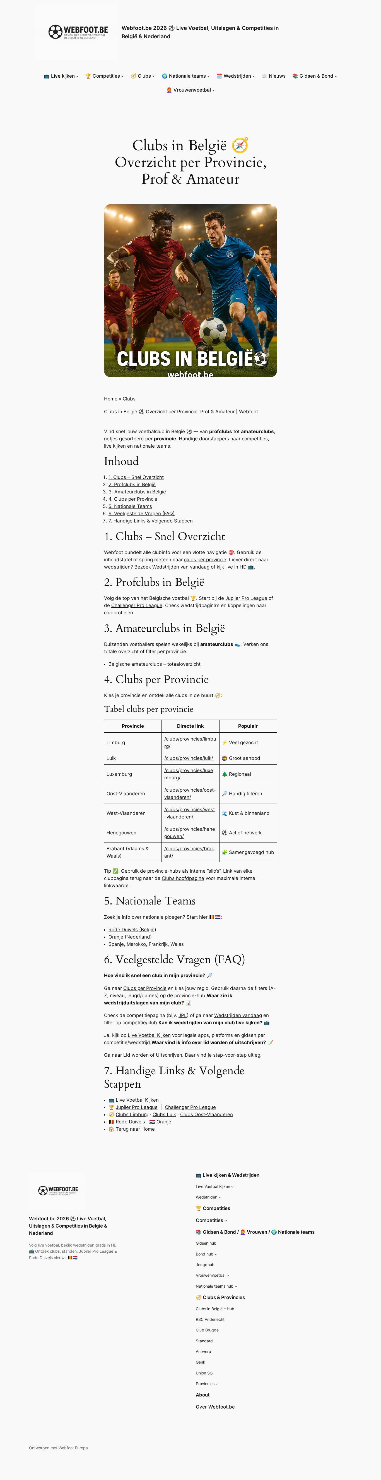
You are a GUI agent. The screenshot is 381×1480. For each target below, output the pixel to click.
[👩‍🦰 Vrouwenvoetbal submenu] (213, 90)
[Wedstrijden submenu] (219, 1197)
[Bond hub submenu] (215, 1254)
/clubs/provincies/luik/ (188, 758)
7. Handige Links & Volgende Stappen (150, 521)
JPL (183, 1015)
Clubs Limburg (132, 1114)
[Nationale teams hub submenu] (236, 1286)
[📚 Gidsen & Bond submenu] (335, 76)
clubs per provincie (205, 559)
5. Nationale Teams (130, 506)
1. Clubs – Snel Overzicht (136, 477)
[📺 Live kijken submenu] (77, 76)
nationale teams (152, 446)
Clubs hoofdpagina (183, 878)
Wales (177, 944)
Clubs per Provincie (145, 988)
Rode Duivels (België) (132, 929)
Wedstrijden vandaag (238, 1015)
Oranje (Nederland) (130, 937)
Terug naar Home (135, 1129)
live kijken (115, 446)
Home (110, 399)
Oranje (163, 1122)
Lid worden (136, 1055)
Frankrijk (158, 944)
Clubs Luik (164, 1114)
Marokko (136, 944)
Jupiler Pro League (246, 598)
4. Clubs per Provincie (132, 499)
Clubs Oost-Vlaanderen (206, 1114)
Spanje (116, 944)
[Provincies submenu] (217, 1384)
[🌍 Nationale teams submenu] (208, 76)
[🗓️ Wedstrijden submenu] (253, 76)
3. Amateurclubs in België (137, 492)
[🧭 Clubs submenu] (153, 76)
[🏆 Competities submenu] (122, 76)
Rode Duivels (130, 1122)
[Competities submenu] (225, 1220)
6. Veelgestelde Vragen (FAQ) (141, 513)
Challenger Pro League (136, 605)
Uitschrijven (169, 1055)
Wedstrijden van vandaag (180, 567)
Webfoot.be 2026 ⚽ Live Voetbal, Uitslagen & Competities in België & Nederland (68, 1226)
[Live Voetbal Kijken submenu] (232, 1186)
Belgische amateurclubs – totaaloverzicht (154, 664)
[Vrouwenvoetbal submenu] (227, 1275)
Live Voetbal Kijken (149, 1035)
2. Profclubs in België (132, 484)
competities (255, 438)
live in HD (236, 567)
